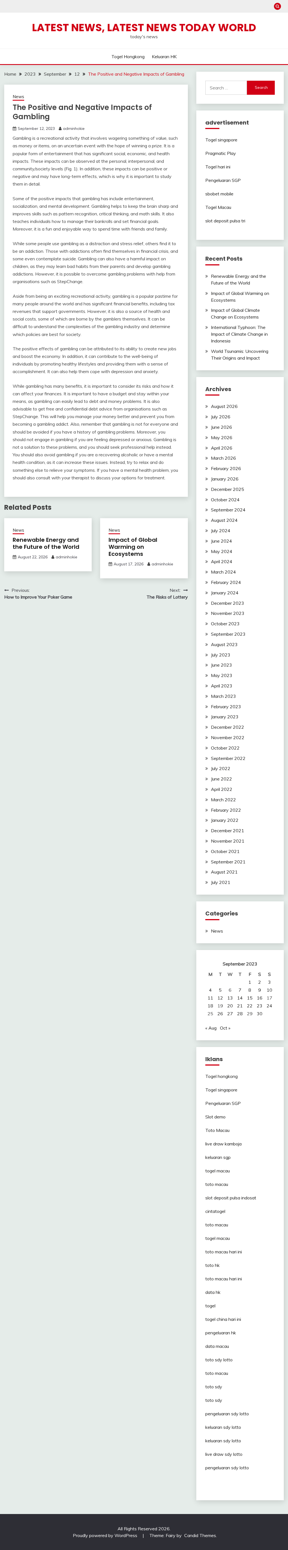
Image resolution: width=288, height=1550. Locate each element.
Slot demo (215, 1117)
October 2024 (225, 499)
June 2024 (221, 541)
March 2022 (223, 799)
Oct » (225, 1028)
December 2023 (227, 603)
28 (240, 1013)
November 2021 (227, 841)
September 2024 (228, 510)
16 (259, 998)
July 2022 (220, 768)
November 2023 (227, 613)
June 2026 (221, 427)
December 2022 (227, 727)
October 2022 (225, 748)
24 (269, 1005)
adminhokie (74, 128)
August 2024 (224, 520)
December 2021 (227, 830)
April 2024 (221, 561)
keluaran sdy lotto (223, 1427)
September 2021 (228, 862)
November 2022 (227, 737)
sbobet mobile (219, 194)
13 (230, 998)
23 (259, 1005)
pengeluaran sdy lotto (227, 1467)
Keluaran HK (164, 56)
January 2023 (224, 716)
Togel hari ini (217, 167)
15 (250, 998)
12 (220, 998)
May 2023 (221, 675)
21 (240, 1005)
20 (230, 1005)
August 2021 (224, 872)
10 (269, 990)
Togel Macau (218, 207)
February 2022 (226, 810)
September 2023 (228, 634)
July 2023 (220, 655)
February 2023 (226, 706)
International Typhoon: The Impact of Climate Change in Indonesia (239, 334)
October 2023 (225, 623)
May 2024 (221, 551)
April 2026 (221, 448)
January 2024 (224, 592)
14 (240, 998)
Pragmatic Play (220, 153)
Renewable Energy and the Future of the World (46, 543)
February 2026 (226, 468)
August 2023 (224, 644)
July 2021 (220, 882)
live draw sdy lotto (223, 1454)
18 (210, 1005)
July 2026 (220, 416)
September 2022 (228, 758)
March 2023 (223, 696)
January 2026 (224, 479)
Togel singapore (221, 140)
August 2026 (224, 406)
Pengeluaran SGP (223, 180)
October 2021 (225, 851)
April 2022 (221, 789)
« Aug (211, 1028)
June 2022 (221, 779)
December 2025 (227, 489)
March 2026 (223, 458)
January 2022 (224, 820)
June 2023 (221, 665)
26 (220, 1013)
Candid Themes (200, 1535)
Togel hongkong (128, 56)
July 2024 (220, 530)
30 (259, 1013)
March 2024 (223, 572)
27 (230, 1013)
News (18, 96)
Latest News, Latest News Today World (144, 27)
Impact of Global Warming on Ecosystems (133, 547)
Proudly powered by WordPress (105, 1535)
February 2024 (226, 582)
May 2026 (221, 437)
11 (210, 998)
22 (250, 1005)
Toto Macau (217, 1130)
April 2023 (221, 686)
